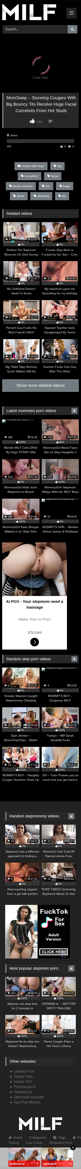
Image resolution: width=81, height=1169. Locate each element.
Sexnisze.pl (23, 1092)
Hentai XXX (23, 1081)
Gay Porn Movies (27, 1102)
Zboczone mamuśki (29, 1097)
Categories (37, 1137)
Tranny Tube (23, 1076)
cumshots (31, 176)
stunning (43, 196)
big (59, 166)
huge (66, 186)
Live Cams (34, 1143)
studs (20, 196)
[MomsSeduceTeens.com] (33, 13)
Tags (61, 1137)
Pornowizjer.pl (25, 1087)
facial (54, 176)
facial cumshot (23, 186)
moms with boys (33, 166)
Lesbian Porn (24, 1071)
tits (64, 196)
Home (17, 1137)
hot (48, 186)
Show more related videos (40, 385)
